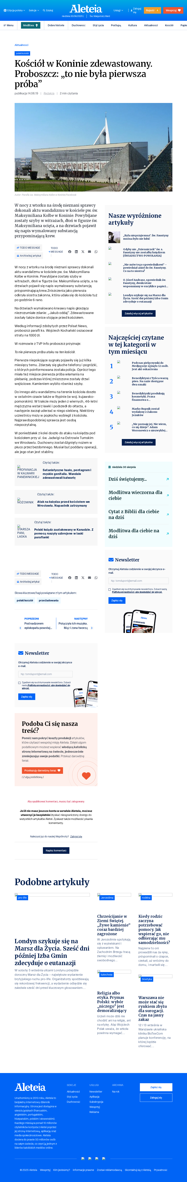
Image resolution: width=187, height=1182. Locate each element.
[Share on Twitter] (82, 251)
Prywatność (160, 1170)
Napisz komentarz (56, 850)
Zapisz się (26, 696)
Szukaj (49, 10)
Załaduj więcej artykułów (139, 313)
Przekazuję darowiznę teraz (40, 770)
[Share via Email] (89, 251)
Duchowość (78, 25)
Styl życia (98, 25)
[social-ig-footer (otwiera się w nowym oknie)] (104, 1159)
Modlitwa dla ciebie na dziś (133, 533)
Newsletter (95, 1091)
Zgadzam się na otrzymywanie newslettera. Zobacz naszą (46, 685)
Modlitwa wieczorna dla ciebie (135, 495)
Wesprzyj (171, 10)
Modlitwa (28, 25)
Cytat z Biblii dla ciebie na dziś (133, 514)
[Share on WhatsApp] (96, 251)
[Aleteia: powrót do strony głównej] (86, 8)
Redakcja (49, 93)
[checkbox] (19, 683)
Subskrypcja (96, 1101)
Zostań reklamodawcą (109, 1170)
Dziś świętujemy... (127, 479)
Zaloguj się (137, 10)
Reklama (94, 1112)
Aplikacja (94, 1096)
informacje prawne (83, 1170)
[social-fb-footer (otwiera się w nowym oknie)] (90, 1159)
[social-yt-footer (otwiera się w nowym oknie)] (83, 1159)
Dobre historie (56, 25)
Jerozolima (107, 897)
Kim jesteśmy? (61, 1170)
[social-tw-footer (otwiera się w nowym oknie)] (97, 1159)
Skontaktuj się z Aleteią (138, 1170)
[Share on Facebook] (69, 251)
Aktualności (151, 25)
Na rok (115, 1091)
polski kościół (25, 600)
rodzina (146, 897)
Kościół (169, 25)
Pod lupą (116, 25)
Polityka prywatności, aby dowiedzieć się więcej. (46, 687)
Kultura (132, 25)
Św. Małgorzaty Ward (100, 16)
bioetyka (147, 979)
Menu (10, 25)
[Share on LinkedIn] (76, 251)
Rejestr (150, 10)
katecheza (106, 974)
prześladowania (48, 600)
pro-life (22, 897)
